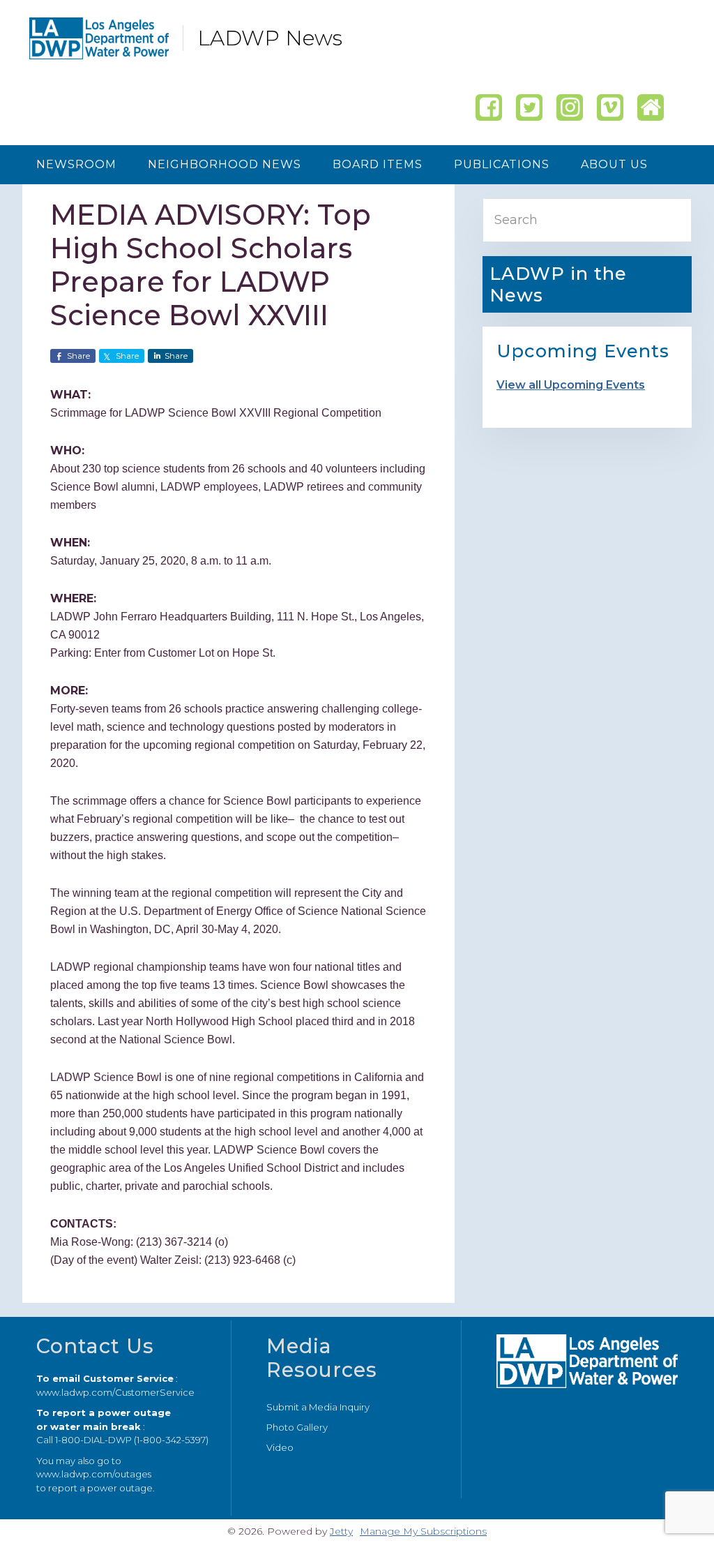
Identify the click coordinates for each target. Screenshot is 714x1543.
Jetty (341, 1531)
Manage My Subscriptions (423, 1531)
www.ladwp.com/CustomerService (115, 1392)
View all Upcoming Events (570, 385)
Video (280, 1447)
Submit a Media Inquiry (318, 1406)
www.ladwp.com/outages (93, 1473)
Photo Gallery (297, 1427)
